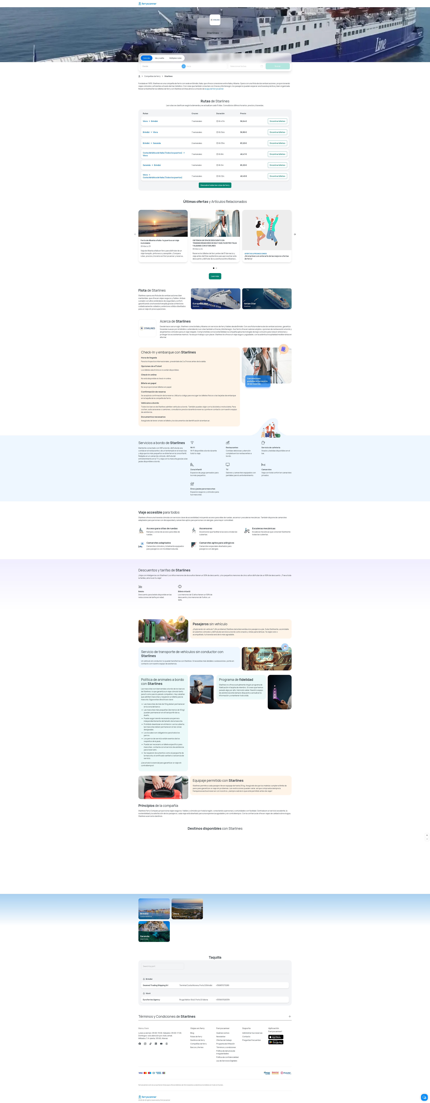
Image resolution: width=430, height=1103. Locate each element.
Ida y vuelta (159, 58)
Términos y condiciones (226, 1047)
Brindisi (144, 913)
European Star (200, 303)
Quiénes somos (222, 1033)
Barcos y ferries (196, 1047)
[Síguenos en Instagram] (145, 1043)
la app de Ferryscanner (214, 89)
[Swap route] (184, 66)
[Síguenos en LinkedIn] (156, 1043)
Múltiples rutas (175, 58)
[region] (215, 863)
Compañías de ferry (152, 76)
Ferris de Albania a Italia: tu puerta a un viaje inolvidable (160, 241)
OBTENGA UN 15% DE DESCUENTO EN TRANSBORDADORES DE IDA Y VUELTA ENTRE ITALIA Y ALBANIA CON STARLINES (215, 243)
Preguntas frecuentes (251, 1040)
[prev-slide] (135, 234)
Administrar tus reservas (252, 1033)
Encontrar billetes (277, 121)
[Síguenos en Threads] (166, 1043)
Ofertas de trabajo (224, 1040)
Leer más (215, 276)
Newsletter (221, 1036)
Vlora (176, 913)
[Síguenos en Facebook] (139, 1043)
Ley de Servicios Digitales (226, 1061)
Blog (192, 1033)
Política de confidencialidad (227, 1057)
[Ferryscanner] (147, 3)
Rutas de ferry (196, 1036)
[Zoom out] (427, 839)
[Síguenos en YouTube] (161, 1043)
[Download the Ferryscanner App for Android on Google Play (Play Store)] (275, 1042)
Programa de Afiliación (225, 1043)
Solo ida (146, 58)
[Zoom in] (427, 835)
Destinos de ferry (197, 1040)
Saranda (144, 936)
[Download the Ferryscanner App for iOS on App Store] (275, 1037)
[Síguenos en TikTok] (150, 1043)
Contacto (246, 1036)
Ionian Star (250, 303)
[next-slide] (294, 234)
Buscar (278, 66)
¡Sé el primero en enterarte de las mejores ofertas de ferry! (267, 257)
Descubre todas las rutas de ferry (215, 185)
